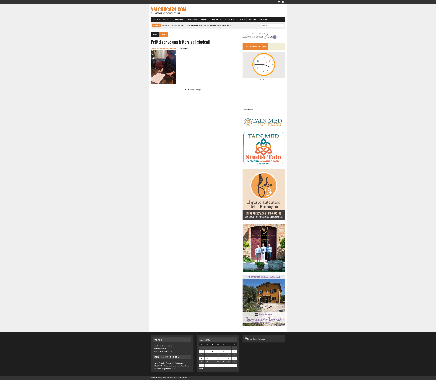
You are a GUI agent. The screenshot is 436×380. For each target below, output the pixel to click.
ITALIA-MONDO (192, 19)
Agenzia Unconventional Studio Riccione (174, 378)
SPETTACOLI (252, 19)
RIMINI (165, 19)
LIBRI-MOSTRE (229, 19)
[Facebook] (275, 1)
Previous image (194, 89)
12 (212, 355)
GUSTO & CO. (216, 19)
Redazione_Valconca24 (168, 48)
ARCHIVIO (263, 19)
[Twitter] (279, 1)
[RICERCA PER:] (272, 25)
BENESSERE (204, 19)
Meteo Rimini (248, 109)
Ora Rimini (264, 80)
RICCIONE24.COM (177, 19)
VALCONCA (156, 19)
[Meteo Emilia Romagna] (255, 339)
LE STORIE (241, 19)
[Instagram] (283, 1)
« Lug (201, 368)
